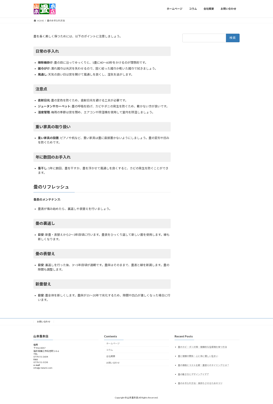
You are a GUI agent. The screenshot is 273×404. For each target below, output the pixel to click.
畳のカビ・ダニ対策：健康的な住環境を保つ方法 (202, 346)
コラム (109, 349)
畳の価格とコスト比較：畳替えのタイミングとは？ (203, 365)
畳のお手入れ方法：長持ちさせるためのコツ (200, 383)
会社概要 (110, 356)
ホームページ (113, 343)
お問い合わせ (43, 321)
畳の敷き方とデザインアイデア (193, 374)
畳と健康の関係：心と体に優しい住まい (198, 356)
